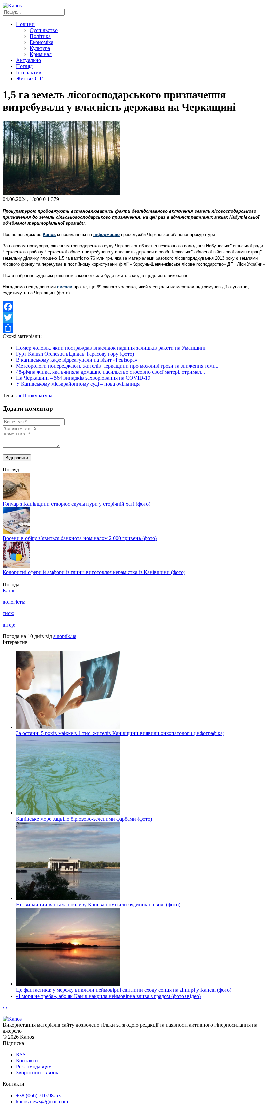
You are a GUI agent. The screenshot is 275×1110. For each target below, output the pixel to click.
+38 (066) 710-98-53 (38, 1095)
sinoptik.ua (64, 636)
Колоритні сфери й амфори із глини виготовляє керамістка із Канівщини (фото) (94, 572)
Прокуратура (37, 395)
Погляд (24, 66)
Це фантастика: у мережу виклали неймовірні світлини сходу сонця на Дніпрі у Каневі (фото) (123, 990)
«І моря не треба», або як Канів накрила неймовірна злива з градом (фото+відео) (108, 996)
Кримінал (41, 54)
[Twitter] (137, 317)
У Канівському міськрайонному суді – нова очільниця (78, 384)
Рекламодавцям (34, 1066)
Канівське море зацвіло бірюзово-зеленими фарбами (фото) (84, 819)
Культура (40, 48)
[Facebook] (137, 306)
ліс (19, 395)
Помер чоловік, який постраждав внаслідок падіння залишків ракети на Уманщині (110, 348)
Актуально (28, 60)
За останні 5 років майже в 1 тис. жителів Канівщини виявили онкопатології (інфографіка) (120, 733)
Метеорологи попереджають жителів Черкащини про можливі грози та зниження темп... (118, 366)
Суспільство (44, 30)
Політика (40, 36)
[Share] (137, 328)
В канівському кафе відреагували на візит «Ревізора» (77, 360)
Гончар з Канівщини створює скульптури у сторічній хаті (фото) (76, 504)
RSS (21, 1054)
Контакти (27, 1060)
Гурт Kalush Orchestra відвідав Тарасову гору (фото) (75, 354)
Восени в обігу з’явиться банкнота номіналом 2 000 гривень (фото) (80, 538)
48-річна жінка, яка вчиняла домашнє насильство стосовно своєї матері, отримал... (110, 372)
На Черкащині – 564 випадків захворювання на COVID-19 (83, 378)
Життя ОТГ (29, 78)
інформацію (106, 234)
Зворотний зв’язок (37, 1072)
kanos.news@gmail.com (42, 1101)
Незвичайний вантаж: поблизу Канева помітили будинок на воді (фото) (98, 904)
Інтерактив (28, 72)
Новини (25, 24)
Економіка (41, 42)
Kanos (49, 234)
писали (64, 286)
